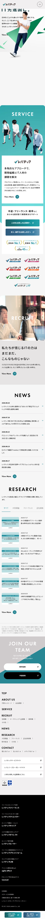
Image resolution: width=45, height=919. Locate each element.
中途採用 (22, 675)
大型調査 (5, 738)
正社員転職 (27, 738)
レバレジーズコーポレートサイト (14, 767)
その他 (4, 722)
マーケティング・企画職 (17, 719)
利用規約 (4, 891)
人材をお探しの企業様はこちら (14, 774)
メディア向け (28, 751)
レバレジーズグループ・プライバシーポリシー (14, 901)
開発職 (31, 719)
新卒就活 (5, 742)
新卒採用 (22, 667)
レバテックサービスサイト (12, 760)
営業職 (4, 719)
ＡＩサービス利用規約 (8, 894)
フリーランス (15, 738)
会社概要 (18, 703)
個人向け (5, 751)
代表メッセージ (7, 703)
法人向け (16, 751)
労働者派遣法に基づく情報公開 (11, 898)
